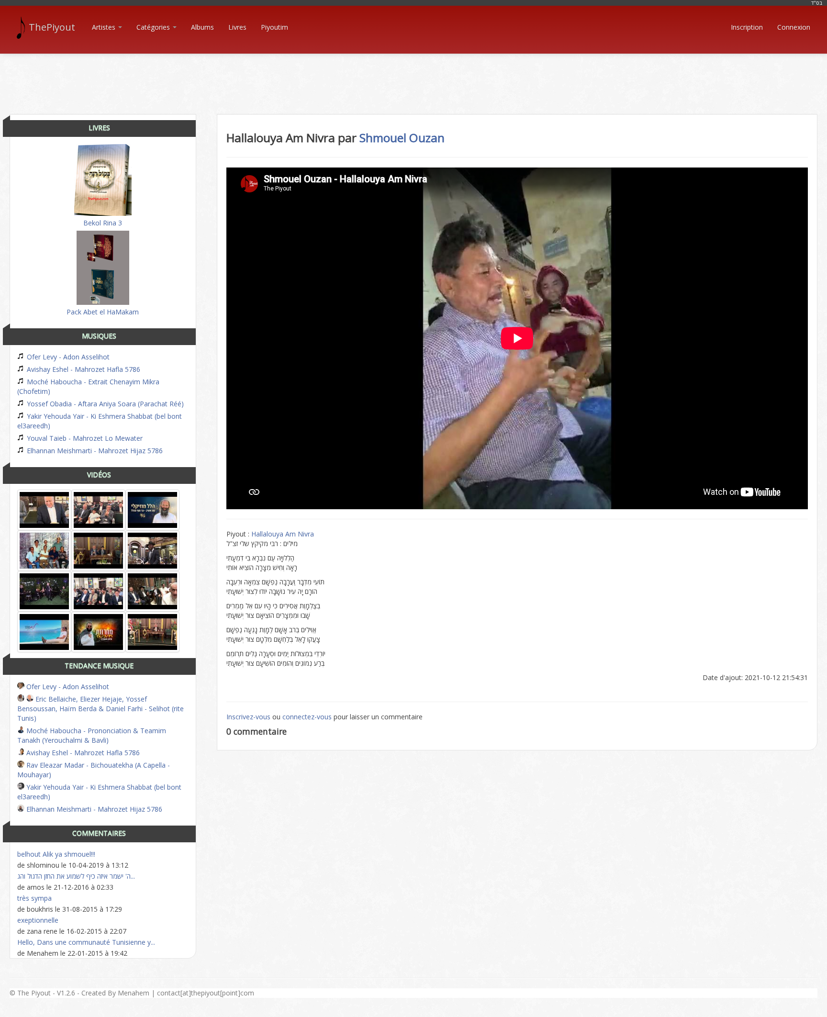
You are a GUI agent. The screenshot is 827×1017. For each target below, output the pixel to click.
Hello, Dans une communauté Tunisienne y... (86, 942)
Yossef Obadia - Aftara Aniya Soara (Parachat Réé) (104, 403)
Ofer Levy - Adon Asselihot (67, 356)
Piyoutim (274, 27)
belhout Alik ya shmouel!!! (56, 854)
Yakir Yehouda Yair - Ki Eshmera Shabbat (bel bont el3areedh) (99, 421)
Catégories (154, 27)
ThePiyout (52, 27)
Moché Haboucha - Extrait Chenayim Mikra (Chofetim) (88, 386)
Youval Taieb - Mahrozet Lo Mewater (84, 438)
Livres (237, 27)
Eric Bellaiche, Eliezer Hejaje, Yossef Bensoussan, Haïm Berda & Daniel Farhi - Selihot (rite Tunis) (100, 708)
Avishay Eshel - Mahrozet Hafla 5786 (82, 369)
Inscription (747, 27)
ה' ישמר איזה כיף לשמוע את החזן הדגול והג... (76, 876)
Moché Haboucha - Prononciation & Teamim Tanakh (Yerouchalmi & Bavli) (91, 735)
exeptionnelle (37, 920)
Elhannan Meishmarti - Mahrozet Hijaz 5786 (94, 450)
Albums (202, 27)
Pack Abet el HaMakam (103, 311)
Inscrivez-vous (248, 716)
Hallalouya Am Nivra (282, 533)
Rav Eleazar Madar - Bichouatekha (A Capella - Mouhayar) (93, 769)
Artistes (104, 27)
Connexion (793, 27)
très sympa (34, 898)
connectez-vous (307, 716)
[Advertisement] (413, 75)
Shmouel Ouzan (402, 137)
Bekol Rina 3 (102, 222)
